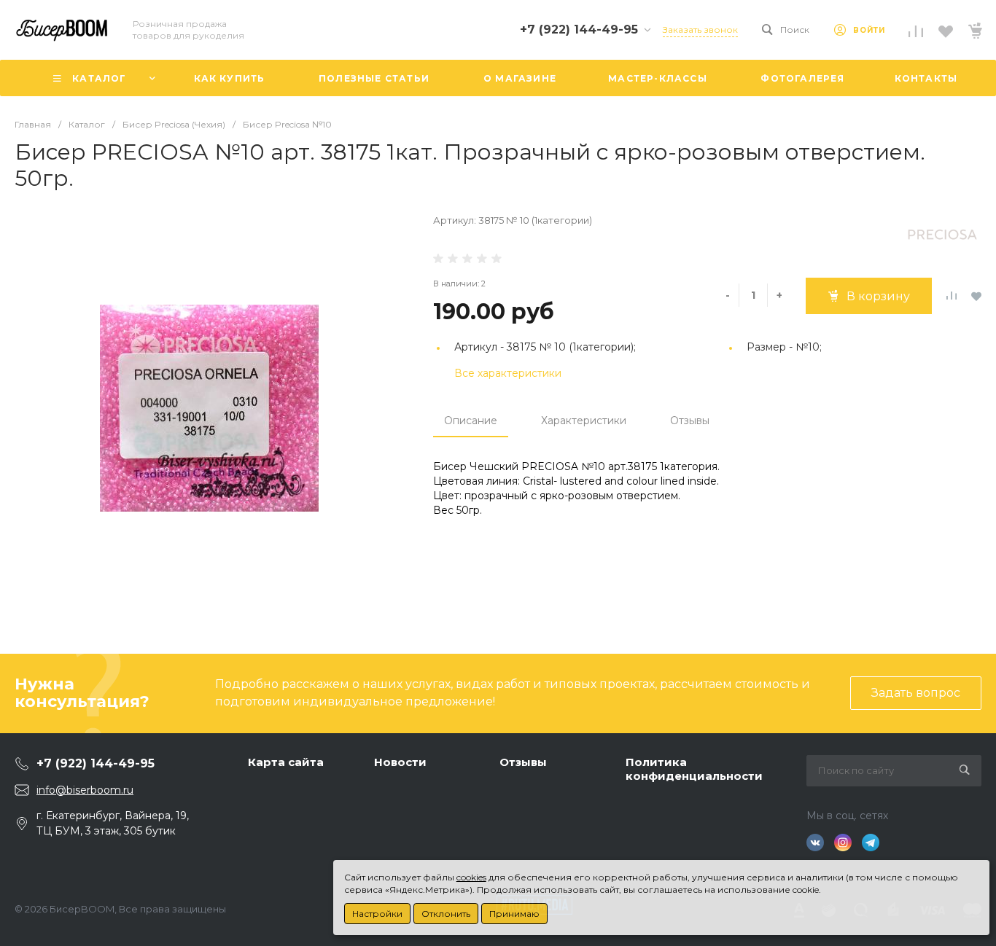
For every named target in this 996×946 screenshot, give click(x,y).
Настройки (377, 913)
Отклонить (445, 913)
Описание (470, 420)
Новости (400, 762)
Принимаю (514, 913)
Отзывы (689, 420)
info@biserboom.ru (84, 790)
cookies (471, 877)
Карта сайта (286, 762)
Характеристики (583, 420)
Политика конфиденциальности (694, 769)
